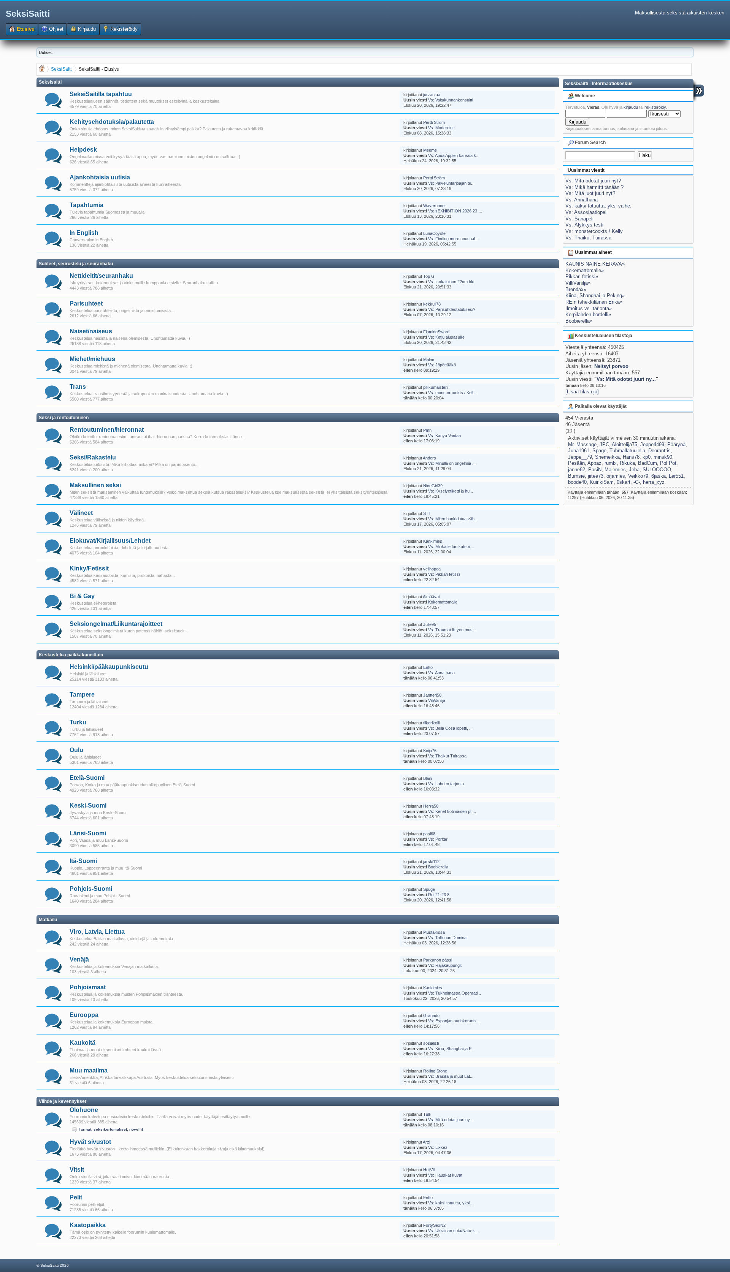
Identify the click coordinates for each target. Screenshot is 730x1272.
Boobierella (438, 867)
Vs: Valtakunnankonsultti (450, 100)
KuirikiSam (602, 482)
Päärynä (676, 444)
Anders (429, 458)
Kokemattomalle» (584, 270)
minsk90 (663, 457)
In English (84, 233)
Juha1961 (578, 450)
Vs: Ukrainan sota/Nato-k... (453, 1230)
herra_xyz (654, 482)
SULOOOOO (657, 469)
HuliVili (429, 1169)
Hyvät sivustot (90, 1142)
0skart (623, 482)
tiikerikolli (431, 723)
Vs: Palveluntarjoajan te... (451, 183)
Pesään (576, 463)
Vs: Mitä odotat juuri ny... (450, 1119)
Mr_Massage (582, 444)
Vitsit (77, 1169)
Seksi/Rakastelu (93, 457)
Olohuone (84, 1110)
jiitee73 (595, 476)
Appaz (594, 463)
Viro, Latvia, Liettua (97, 931)
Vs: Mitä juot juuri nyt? (590, 193)
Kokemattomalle (442, 602)
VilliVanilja (436, 700)
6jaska (658, 476)
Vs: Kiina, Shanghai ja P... (451, 1048)
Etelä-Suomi (87, 778)
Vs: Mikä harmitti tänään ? (594, 187)
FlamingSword (436, 331)
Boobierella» (578, 321)
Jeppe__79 (580, 457)
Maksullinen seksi (95, 485)
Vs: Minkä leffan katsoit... (451, 546)
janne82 (576, 469)
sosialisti (431, 1043)
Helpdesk (83, 149)
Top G (429, 276)
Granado (431, 1015)
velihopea (432, 569)
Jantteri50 (432, 695)
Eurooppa (84, 1015)
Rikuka (627, 463)
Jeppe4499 (652, 444)
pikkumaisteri (435, 387)
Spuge (429, 889)
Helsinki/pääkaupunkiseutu (109, 667)
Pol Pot (668, 463)
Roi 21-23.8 (438, 894)
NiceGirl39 (433, 485)
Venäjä (79, 959)
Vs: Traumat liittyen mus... (452, 629)
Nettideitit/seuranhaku (101, 275)
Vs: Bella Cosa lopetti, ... (450, 728)
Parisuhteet (86, 303)
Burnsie (576, 476)
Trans (78, 386)
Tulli (426, 1114)
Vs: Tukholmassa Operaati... (454, 993)
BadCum (647, 463)
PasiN (594, 469)
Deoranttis (659, 450)
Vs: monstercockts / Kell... (452, 392)
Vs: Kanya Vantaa (444, 435)
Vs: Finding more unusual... (453, 238)
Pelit (76, 1197)
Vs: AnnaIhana (441, 672)
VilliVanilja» (577, 283)
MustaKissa (434, 932)
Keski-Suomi (88, 805)
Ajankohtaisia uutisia (100, 177)
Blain (427, 778)
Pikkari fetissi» (581, 276)
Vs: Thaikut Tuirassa (447, 756)
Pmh (427, 430)
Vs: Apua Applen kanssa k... (453, 155)
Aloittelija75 (624, 444)
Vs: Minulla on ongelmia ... (452, 463)
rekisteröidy (655, 107)
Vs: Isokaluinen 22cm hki (451, 281)
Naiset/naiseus (91, 331)
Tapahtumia (86, 205)
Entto (428, 667)
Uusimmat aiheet (593, 252)
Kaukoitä (82, 1042)
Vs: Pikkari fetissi (444, 574)
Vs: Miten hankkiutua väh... (453, 518)
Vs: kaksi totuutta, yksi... (450, 1203)
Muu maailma (89, 1070)
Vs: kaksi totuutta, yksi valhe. (598, 206)
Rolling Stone (435, 1071)
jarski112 (431, 861)
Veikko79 (638, 476)
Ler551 (676, 476)
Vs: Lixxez (438, 1147)
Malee (428, 359)
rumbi (611, 463)
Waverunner (434, 205)
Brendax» (575, 289)
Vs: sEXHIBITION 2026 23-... (455, 211)
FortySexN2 (434, 1225)
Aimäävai (431, 596)
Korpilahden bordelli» (588, 314)
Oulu (76, 750)
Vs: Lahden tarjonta (446, 783)
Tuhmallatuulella (627, 450)
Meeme (430, 150)
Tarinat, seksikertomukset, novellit (111, 1129)
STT (427, 513)
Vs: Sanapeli (579, 219)
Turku (78, 722)
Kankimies (432, 541)
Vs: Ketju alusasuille (446, 337)
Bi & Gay (82, 596)
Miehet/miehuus (92, 359)
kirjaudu (631, 107)
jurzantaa (431, 94)
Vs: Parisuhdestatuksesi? (451, 309)
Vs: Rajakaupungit (445, 965)
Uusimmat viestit (586, 170)
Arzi (426, 1142)
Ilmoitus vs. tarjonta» (588, 308)
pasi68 (429, 834)
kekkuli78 (432, 304)
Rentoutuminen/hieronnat (107, 429)
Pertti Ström (434, 122)
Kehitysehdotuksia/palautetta (112, 122)
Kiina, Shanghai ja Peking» (595, 295)
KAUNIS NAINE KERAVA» (595, 264)
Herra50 (430, 806)
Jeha (634, 469)
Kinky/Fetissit (89, 568)
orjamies (615, 476)
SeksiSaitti (28, 14)
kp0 (647, 457)
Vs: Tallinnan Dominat (448, 937)
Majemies (615, 469)
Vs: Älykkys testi (584, 225)
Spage (599, 450)
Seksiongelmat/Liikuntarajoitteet (116, 624)
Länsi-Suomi (88, 833)
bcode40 (577, 482)
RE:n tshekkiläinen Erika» (593, 302)
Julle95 (429, 624)
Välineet (81, 513)
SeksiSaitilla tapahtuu (101, 94)
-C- (636, 482)
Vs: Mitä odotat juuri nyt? (593, 181)
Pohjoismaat (88, 987)
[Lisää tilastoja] (582, 391)
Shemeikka (607, 457)
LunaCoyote (434, 233)
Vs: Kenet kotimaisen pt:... (452, 811)
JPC (604, 444)
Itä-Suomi (83, 861)
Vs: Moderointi (441, 127)
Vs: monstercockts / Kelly (594, 231)
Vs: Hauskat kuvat (445, 1175)
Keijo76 (429, 750)
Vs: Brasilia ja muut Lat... (450, 1076)
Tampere (82, 694)
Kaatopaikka (88, 1225)
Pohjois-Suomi (91, 888)
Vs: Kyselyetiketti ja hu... (450, 491)
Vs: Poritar (438, 839)
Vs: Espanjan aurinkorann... (453, 1021)
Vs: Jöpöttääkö (442, 365)
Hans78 (631, 457)
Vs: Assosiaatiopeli (586, 212)
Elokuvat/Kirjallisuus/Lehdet (110, 540)
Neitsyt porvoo (611, 366)
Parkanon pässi (437, 960)
